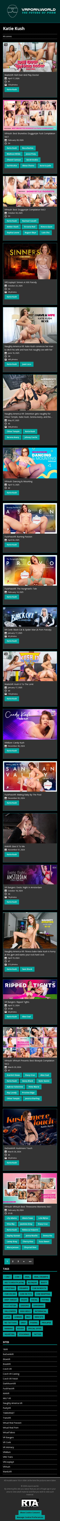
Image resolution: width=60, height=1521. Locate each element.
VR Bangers (8, 1437)
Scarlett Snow (13, 1075)
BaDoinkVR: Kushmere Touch (18, 1148)
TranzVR (7, 1417)
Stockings (24, 1334)
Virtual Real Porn (10, 1427)
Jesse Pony (31, 154)
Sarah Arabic (32, 160)
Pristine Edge (28, 1092)
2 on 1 (18, 1277)
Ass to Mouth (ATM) (14, 1282)
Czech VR (7, 1368)
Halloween (10, 1311)
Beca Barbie (27, 148)
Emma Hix (47, 1235)
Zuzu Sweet (44, 1241)
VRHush (6, 1466)
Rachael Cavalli (29, 221)
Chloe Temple (13, 431)
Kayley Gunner (13, 1235)
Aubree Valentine (15, 1087)
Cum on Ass (10, 1294)
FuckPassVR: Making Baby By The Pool (23, 794)
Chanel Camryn (14, 160)
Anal (27, 1277)
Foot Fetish (10, 1305)
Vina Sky (11, 1224)
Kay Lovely (12, 1092)
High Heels (25, 1311)
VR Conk (7, 1442)
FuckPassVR (8, 1388)
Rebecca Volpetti (30, 1230)
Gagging (25, 1305)
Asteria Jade (45, 165)
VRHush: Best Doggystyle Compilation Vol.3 (25, 209)
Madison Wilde (13, 154)
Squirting (10, 1334)
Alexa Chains (28, 165)
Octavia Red (29, 226)
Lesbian (18, 1317)
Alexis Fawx (27, 1218)
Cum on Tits (26, 1294)
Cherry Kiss (28, 1241)
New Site (39, 1317)
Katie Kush (12, 89)
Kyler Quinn (44, 1081)
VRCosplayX (8, 1461)
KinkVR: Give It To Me (15, 846)
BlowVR (6, 1359)
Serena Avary (13, 437)
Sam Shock (27, 969)
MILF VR (7, 1398)
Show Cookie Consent (30, 1512)
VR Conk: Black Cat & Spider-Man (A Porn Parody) (28, 629)
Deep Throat (11, 1300)
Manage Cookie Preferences (30, 1517)
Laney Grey (12, 1241)
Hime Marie (34, 1087)
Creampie (23, 1288)
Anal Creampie (41, 1277)
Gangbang (38, 1305)
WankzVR (7, 1471)
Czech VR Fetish (10, 1378)
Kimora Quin (46, 226)
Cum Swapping (43, 1294)
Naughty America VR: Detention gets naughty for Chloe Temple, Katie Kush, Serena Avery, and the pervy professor (28, 417)
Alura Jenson (12, 1247)
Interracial (40, 1311)
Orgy (23, 1322)
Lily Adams (12, 1218)
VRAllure (7, 1452)
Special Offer (34, 1328)
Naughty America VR (12, 1403)
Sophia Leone (13, 232)
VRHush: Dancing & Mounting (18, 481)
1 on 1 (7, 1277)
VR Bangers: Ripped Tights (17, 1002)
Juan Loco (26, 364)
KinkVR (6, 1393)
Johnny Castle (31, 437)
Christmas (10, 1288)
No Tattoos (10, 1322)
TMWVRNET (9, 1413)
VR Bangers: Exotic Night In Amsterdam (23, 887)
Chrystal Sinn (30, 1247)
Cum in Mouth (39, 1288)
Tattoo (37, 1334)
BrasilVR (7, 1364)
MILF (28, 1317)
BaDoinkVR (8, 1354)
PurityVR (7, 1408)
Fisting (45, 1300)
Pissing (33, 1322)
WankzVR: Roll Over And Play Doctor (22, 75)
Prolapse (46, 1322)
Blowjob (32, 1282)
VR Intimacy (8, 1447)
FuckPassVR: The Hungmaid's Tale (21, 588)
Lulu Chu (46, 232)
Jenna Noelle (32, 1235)
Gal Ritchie (12, 165)
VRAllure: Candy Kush (14, 742)
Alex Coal (26, 1016)
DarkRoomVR (9, 1383)
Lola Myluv (43, 1218)
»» (30, 1261)
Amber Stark (12, 226)
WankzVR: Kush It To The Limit (19, 684)
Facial (34, 1300)
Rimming (9, 1328)
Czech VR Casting (11, 1373)
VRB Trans (8, 1457)
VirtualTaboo (9, 1432)
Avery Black (27, 1081)
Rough (20, 1328)
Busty (44, 1282)
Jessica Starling (32, 1098)
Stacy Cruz (30, 1075)
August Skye (30, 232)
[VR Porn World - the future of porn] (30, 11)
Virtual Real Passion (12, 1422)
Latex (7, 1317)
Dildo (24, 1300)
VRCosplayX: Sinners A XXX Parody (21, 282)
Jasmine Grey (26, 1224)
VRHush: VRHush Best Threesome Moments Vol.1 (28, 1206)
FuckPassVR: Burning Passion (18, 536)
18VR (5, 1349)
